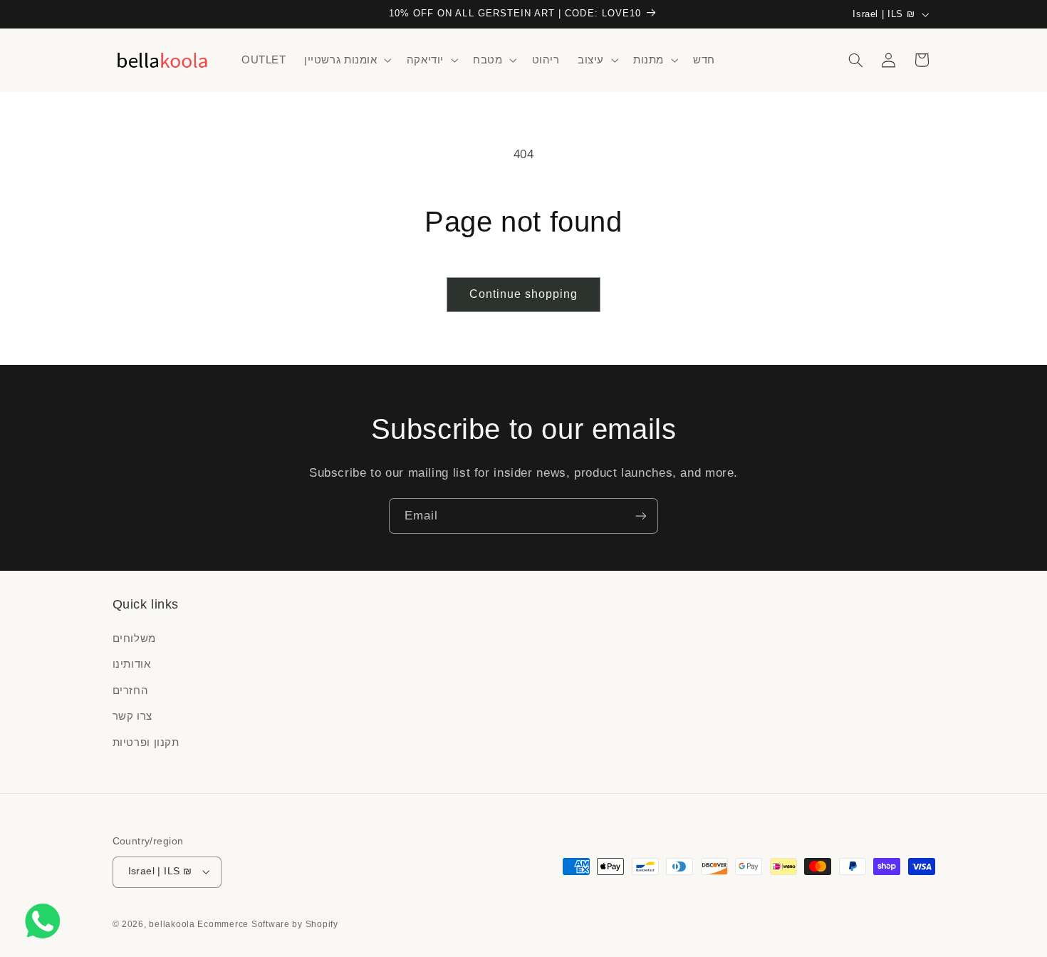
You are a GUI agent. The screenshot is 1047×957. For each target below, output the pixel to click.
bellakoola (173, 924)
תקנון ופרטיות (146, 742)
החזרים (131, 690)
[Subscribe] (641, 515)
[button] (346, 60)
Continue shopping (523, 294)
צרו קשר (132, 716)
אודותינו (132, 664)
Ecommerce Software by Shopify (267, 924)
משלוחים (134, 638)
